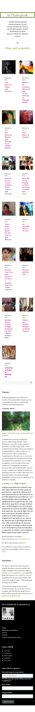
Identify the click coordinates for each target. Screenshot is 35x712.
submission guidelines (22, 539)
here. (24, 543)
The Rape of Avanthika (26, 135)
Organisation (7, 693)
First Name (6, 685)
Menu (17, 42)
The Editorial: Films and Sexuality (9, 87)
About (4, 628)
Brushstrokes (14, 576)
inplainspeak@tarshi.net (11, 596)
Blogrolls (25, 576)
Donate (4, 633)
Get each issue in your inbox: (13, 672)
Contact (4, 635)
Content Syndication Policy (11, 638)
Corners (11, 573)
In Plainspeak (17, 15)
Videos (19, 573)
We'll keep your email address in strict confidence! (16, 680)
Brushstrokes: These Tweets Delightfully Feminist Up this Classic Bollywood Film (11, 329)
